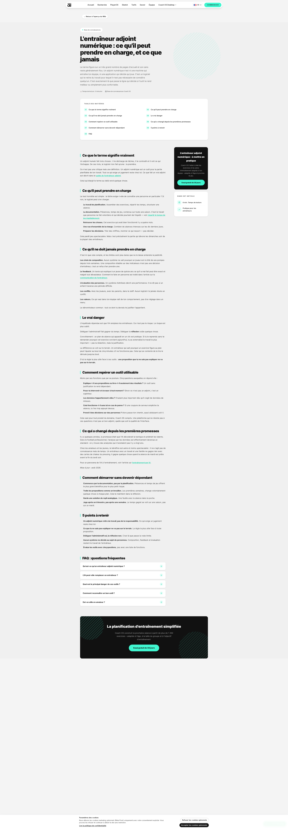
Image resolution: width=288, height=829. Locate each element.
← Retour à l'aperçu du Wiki (95, 16)
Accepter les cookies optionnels (194, 825)
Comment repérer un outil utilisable (101, 122)
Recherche (102, 5)
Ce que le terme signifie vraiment (100, 109)
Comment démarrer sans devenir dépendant (105, 128)
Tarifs (133, 5)
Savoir (142, 5)
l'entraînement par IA (141, 463)
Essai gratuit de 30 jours (191, 182)
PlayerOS (114, 5)
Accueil (91, 5)
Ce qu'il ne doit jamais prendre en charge (103, 116)
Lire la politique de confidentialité (92, 826)
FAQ (88, 134)
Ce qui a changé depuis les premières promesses (169, 122)
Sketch (125, 5)
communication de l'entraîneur (93, 278)
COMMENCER (213, 5)
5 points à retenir (156, 128)
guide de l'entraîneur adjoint (108, 176)
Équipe (152, 5)
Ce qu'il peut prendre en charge (162, 109)
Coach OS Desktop (166, 5)
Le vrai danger (155, 116)
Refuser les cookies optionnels (194, 820)
